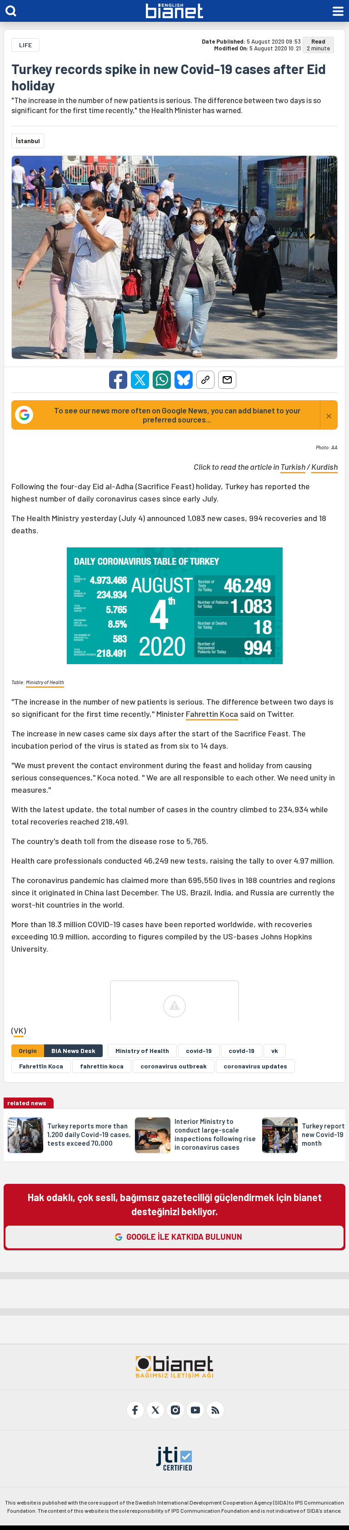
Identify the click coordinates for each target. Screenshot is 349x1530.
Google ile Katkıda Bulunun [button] (184, 1237)
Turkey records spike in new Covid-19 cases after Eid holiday (168, 76)
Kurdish (324, 467)
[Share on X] (140, 380)
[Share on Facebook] (118, 380)
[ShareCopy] (205, 380)
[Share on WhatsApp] (162, 380)
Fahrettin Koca (212, 714)
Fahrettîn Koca (41, 1066)
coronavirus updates (255, 1066)
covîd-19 (241, 1050)
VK (19, 1030)
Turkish (292, 467)
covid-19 (199, 1050)
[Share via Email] (227, 380)
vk (274, 1050)
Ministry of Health (45, 682)
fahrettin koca (102, 1066)
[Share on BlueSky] (183, 380)
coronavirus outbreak (173, 1066)
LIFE (25, 45)
